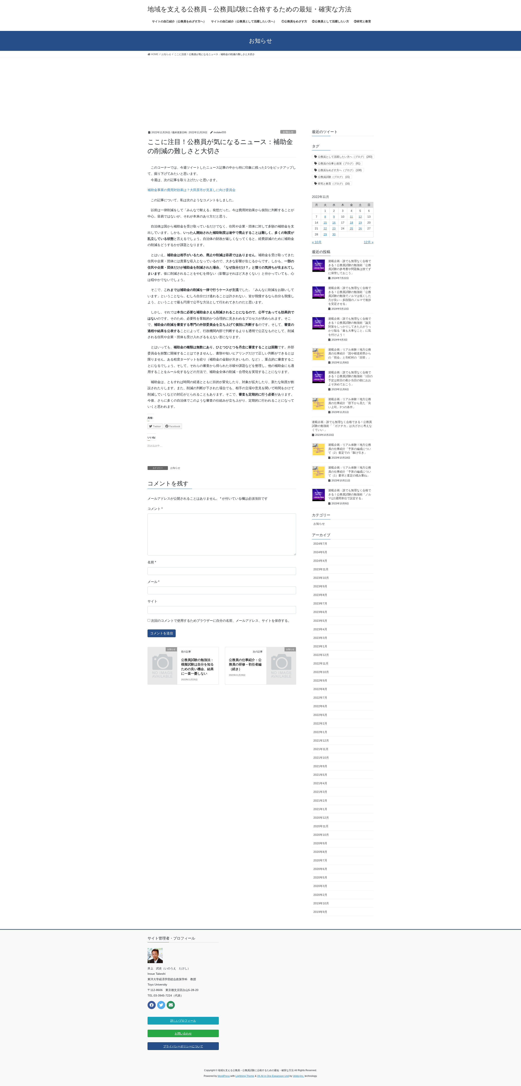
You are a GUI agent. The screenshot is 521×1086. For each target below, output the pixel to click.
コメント (155, 508)
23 (334, 228)
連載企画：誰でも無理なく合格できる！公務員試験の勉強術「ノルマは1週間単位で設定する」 (349, 494)
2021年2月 (320, 800)
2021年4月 (320, 783)
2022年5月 (320, 715)
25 (351, 228)
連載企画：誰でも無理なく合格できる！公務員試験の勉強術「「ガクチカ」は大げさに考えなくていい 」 (342, 426)
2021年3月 (320, 791)
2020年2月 (320, 894)
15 (325, 222)
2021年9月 (320, 766)
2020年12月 (321, 817)
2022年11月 (320, 663)
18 (351, 222)
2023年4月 (320, 629)
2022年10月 (321, 672)
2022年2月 (320, 723)
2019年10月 (321, 903)
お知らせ (288, 131)
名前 (152, 562)
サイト (152, 601)
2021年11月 (320, 749)
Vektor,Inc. (298, 1076)
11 (351, 216)
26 (360, 228)
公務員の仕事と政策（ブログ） (339, 163)
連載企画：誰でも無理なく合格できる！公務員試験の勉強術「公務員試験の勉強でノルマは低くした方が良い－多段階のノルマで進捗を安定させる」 (349, 295)
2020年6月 (320, 869)
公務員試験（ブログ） (334, 176)
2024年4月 (320, 560)
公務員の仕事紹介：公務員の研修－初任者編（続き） (245, 664)
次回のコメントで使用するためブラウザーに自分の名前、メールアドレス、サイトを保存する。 (221, 620)
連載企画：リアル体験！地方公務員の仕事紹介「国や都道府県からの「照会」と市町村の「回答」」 (349, 353)
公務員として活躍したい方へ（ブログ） (345, 156)
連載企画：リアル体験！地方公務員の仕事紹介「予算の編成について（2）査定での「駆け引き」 (349, 448)
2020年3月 (320, 886)
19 (360, 222)
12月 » (368, 242)
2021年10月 (321, 757)
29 (325, 234)
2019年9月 (320, 911)
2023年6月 (320, 612)
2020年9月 (320, 843)
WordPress (224, 1076)
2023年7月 (320, 603)
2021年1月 (320, 809)
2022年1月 (320, 732)
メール (153, 581)
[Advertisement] (260, 87)
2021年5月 (320, 774)
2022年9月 (320, 680)
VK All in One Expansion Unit (273, 1076)
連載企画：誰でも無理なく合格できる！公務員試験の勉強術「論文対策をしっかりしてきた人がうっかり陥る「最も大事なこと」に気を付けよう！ (349, 326)
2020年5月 (320, 877)
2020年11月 (320, 826)
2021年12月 (321, 740)
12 (360, 216)
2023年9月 (320, 586)
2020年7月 (320, 860)
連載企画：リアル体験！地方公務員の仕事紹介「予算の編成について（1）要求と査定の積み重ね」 (349, 471)
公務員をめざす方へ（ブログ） (340, 170)
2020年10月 (321, 834)
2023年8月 (320, 595)
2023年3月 (320, 637)
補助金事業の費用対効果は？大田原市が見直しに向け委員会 (191, 190)
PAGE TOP (505, 1049)
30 (334, 234)
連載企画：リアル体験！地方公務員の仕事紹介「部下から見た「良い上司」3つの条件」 (349, 403)
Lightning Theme (244, 1076)
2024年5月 (320, 552)
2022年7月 (320, 697)
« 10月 (317, 242)
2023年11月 (320, 569)
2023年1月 (320, 646)
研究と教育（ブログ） (334, 183)
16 (334, 222)
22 (325, 228)
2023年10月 (321, 577)
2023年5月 (320, 620)
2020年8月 (320, 851)
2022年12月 (321, 655)
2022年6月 (320, 706)
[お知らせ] (162, 656)
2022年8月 (320, 689)
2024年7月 (320, 543)
